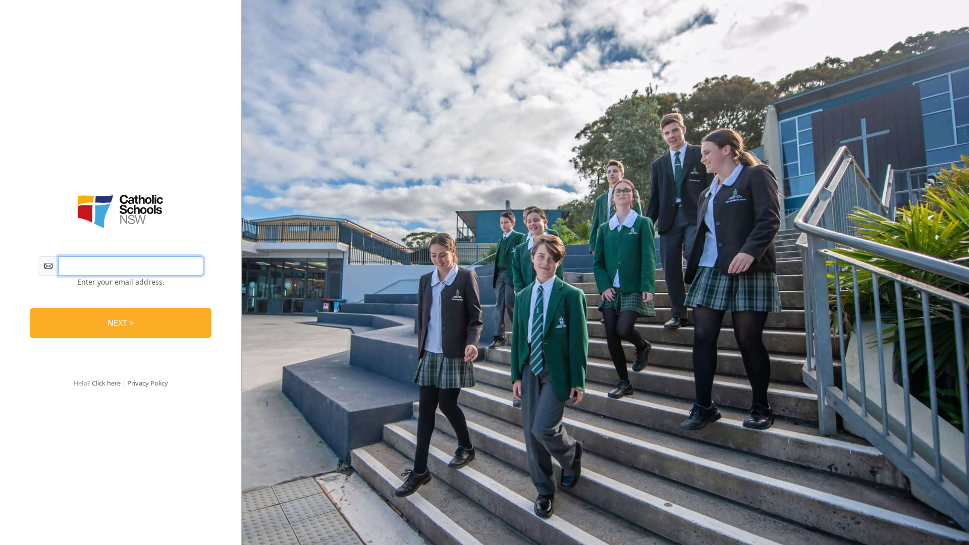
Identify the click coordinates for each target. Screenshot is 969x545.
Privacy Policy (147, 383)
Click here (106, 383)
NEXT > (120, 323)
